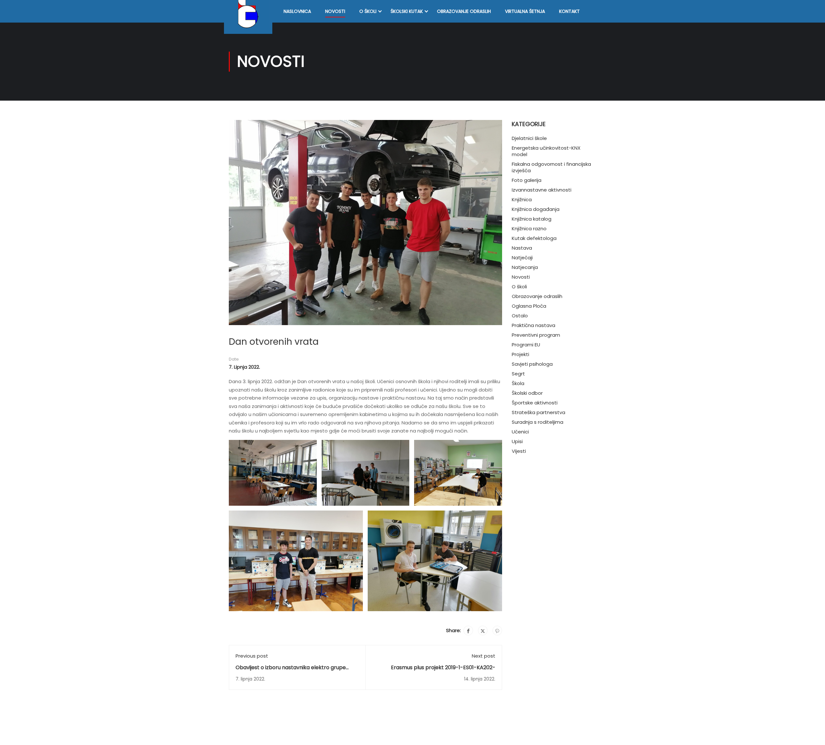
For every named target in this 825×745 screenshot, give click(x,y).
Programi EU (526, 344)
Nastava (522, 247)
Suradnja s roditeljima (537, 422)
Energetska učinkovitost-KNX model (546, 151)
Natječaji (522, 257)
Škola (518, 383)
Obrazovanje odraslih (464, 11)
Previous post (252, 655)
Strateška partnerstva (538, 412)
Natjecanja (525, 267)
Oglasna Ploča (529, 306)
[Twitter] (483, 630)
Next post (483, 655)
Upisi (517, 441)
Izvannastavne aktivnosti (541, 189)
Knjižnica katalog (531, 218)
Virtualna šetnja (525, 11)
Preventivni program (536, 335)
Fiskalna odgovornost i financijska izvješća (551, 167)
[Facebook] (468, 630)
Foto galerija (526, 180)
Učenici (520, 431)
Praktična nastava (533, 325)
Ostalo (520, 315)
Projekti (520, 354)
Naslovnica (297, 11)
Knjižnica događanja (535, 209)
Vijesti (519, 451)
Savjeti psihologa (532, 364)
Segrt (518, 373)
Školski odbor (527, 393)
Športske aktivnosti (535, 402)
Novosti (335, 11)
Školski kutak (407, 11)
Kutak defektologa (534, 238)
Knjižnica (522, 199)
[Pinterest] (497, 630)
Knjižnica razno (529, 228)
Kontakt (569, 11)
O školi (367, 11)
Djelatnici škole (529, 138)
